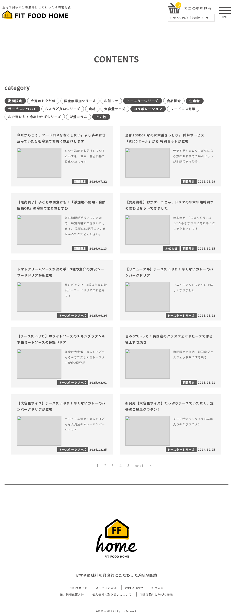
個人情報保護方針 (72, 594)
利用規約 (158, 588)
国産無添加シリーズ (80, 100)
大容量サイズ (115, 108)
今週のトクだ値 (43, 100)
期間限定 (15, 100)
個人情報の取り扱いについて (112, 594)
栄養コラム (78, 116)
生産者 (194, 100)
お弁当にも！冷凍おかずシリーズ (34, 116)
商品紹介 (174, 100)
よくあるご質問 (106, 588)
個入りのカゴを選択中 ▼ (189, 18)
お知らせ (111, 100)
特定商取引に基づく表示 (156, 594)
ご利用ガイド (78, 588)
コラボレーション (148, 108)
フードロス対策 (183, 108)
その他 (101, 116)
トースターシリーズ (142, 100)
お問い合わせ (134, 588)
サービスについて (22, 108)
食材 (92, 108)
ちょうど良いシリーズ (62, 108)
